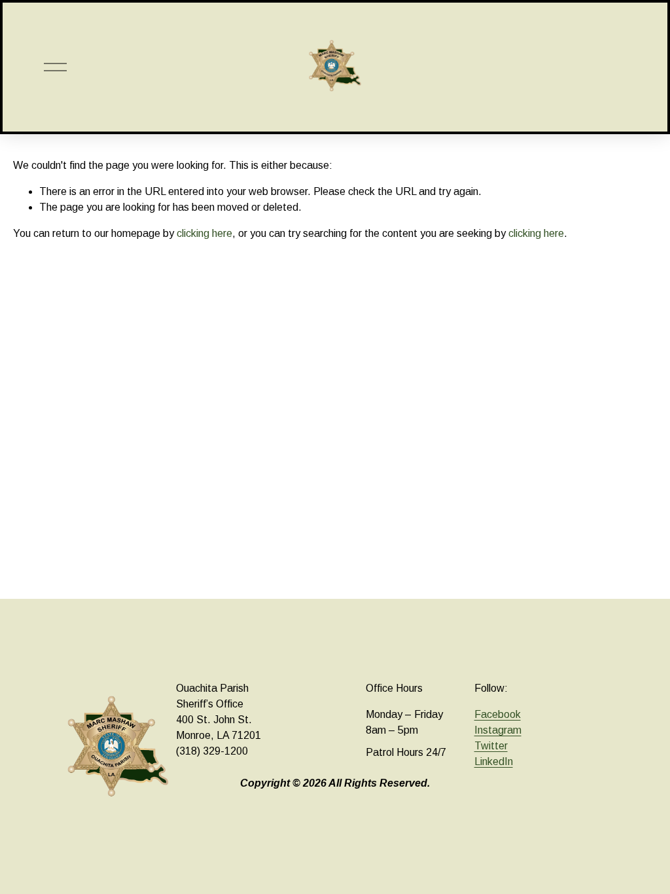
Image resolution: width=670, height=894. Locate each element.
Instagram (497, 730)
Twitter (491, 745)
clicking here (204, 233)
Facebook (497, 714)
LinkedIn (493, 761)
